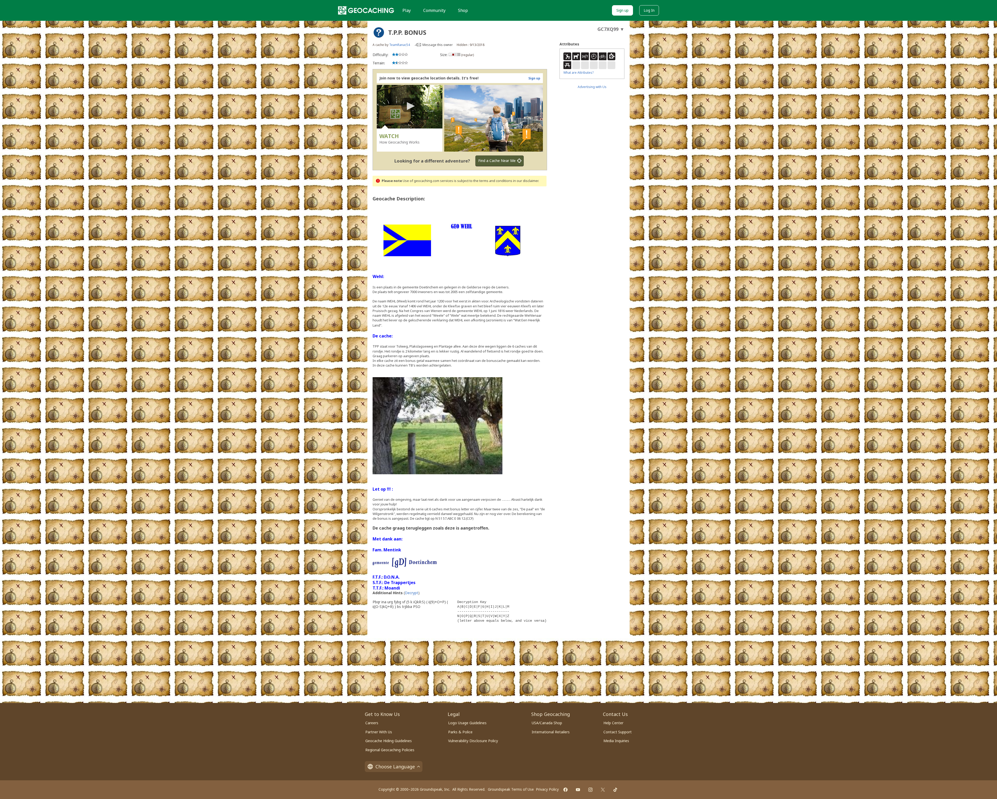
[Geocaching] (366, 10)
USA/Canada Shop (547, 722)
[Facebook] (565, 790)
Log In (649, 10)
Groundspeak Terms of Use (511, 789)
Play (406, 10)
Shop (463, 10)
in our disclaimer (525, 181)
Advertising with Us (592, 87)
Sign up (622, 10)
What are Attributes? (578, 72)
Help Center (613, 722)
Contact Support (617, 731)
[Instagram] (590, 790)
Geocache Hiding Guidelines (388, 740)
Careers (371, 722)
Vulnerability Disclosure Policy (473, 740)
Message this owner (437, 45)
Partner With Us (378, 731)
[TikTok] (615, 790)
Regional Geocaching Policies (389, 749)
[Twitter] (603, 790)
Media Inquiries (616, 740)
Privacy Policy (547, 789)
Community (434, 10)
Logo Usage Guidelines (467, 722)
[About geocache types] (379, 32)
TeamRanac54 (399, 45)
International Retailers (551, 731)
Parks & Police (460, 731)
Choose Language (395, 766)
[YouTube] (578, 790)
